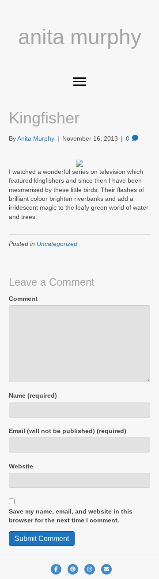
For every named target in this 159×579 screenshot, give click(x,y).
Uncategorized (57, 243)
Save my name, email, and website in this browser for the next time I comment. (70, 516)
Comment (23, 298)
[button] (79, 81)
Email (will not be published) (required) (67, 430)
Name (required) (33, 395)
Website (21, 466)
